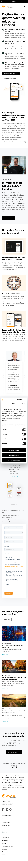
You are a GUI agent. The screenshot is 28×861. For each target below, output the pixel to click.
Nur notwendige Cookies (14, 460)
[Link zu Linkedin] (7, 809)
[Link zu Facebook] (3, 809)
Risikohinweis (5, 840)
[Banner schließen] (25, 399)
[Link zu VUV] (14, 767)
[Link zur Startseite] (7, 6)
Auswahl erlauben (14, 455)
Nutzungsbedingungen (7, 846)
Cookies (4, 854)
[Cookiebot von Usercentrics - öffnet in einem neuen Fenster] (16, 400)
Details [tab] (14, 403)
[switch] (24, 434)
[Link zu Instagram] (10, 809)
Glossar (4, 843)
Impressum (4, 849)
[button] (25, 6)
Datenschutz (5, 851)
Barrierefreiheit (5, 837)
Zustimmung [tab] (5, 403)
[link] (2, 1)
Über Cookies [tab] (22, 403)
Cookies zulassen (14, 450)
